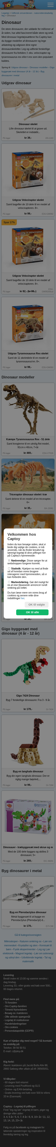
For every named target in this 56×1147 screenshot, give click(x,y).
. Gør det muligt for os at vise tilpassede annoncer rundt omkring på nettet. (28, 585)
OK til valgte (36, 604)
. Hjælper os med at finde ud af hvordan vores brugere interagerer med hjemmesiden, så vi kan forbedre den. (27, 572)
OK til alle (32, 612)
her (22, 598)
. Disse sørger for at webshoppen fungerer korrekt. (27, 562)
